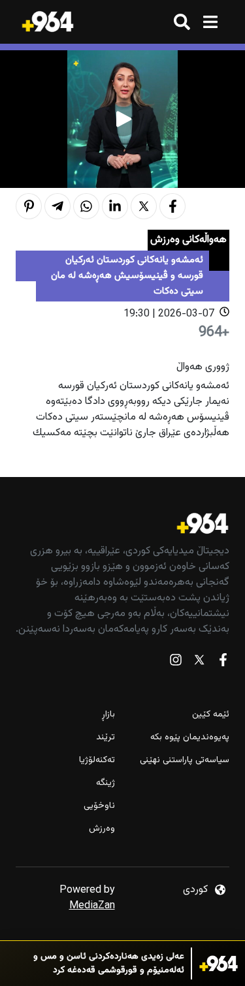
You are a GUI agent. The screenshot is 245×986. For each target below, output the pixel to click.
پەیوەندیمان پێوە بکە (189, 738)
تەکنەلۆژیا (97, 760)
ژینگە (105, 783)
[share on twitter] (144, 206)
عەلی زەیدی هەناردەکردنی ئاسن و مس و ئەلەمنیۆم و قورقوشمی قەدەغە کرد (108, 964)
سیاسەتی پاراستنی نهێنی (184, 760)
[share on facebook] (172, 206)
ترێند (105, 738)
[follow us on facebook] (222, 662)
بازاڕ (108, 715)
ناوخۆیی (99, 806)
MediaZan (92, 906)
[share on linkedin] (115, 206)
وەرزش (102, 829)
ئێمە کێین (210, 715)
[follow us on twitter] (199, 662)
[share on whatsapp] (86, 206)
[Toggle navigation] (210, 22)
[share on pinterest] (29, 206)
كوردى (195, 890)
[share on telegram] (57, 206)
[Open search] (182, 22)
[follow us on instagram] (175, 662)
